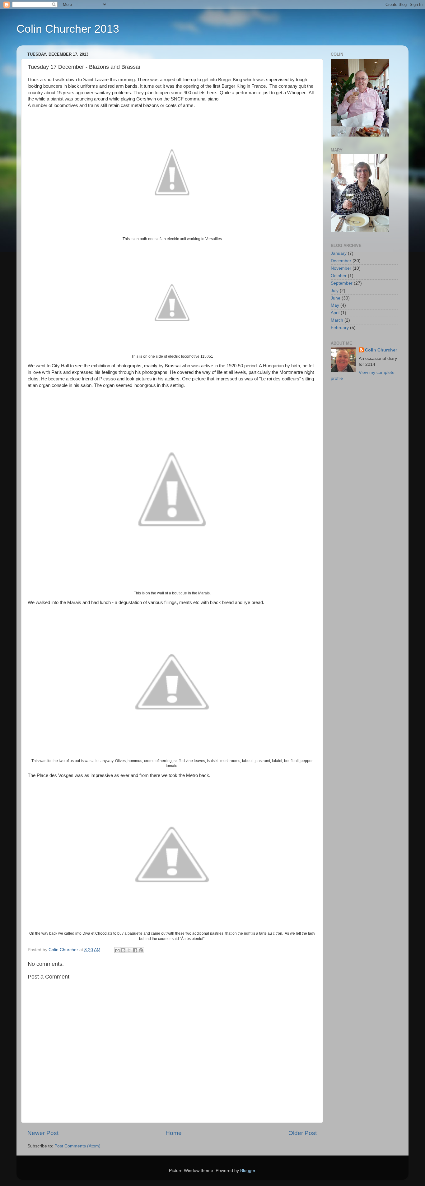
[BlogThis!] (123, 950)
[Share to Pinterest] (141, 950)
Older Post (302, 1133)
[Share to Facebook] (135, 950)
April (335, 312)
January (339, 253)
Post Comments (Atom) (77, 1146)
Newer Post (42, 1133)
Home (174, 1133)
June (335, 298)
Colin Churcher (381, 350)
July (335, 290)
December (341, 260)
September (342, 283)
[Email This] (117, 950)
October (339, 275)
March (337, 320)
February (340, 327)
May (335, 305)
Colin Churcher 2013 (67, 28)
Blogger (247, 1170)
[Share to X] (129, 950)
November (341, 268)
